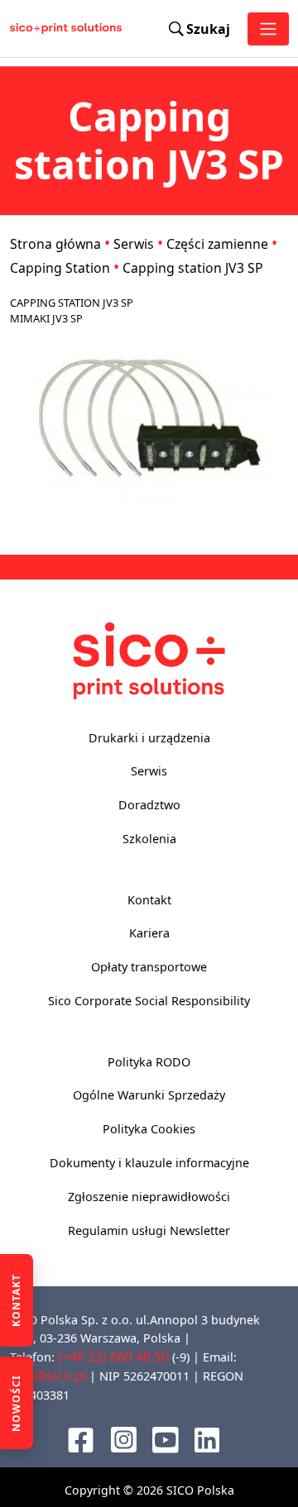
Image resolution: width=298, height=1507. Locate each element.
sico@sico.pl (48, 1375)
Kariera (149, 933)
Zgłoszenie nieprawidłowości (149, 1196)
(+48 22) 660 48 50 (113, 1356)
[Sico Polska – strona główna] (25, 29)
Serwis (133, 244)
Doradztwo (149, 805)
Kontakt (149, 900)
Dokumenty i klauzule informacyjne (149, 1163)
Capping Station (60, 268)
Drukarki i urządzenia (149, 738)
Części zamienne (217, 244)
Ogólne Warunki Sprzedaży (149, 1095)
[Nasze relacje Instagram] (124, 1437)
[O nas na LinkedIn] (207, 1438)
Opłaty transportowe (149, 967)
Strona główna (55, 244)
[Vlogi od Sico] (165, 1437)
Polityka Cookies (149, 1129)
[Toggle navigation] (268, 28)
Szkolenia (149, 838)
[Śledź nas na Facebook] (80, 1437)
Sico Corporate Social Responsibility (149, 1001)
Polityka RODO (149, 1062)
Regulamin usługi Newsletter (149, 1230)
